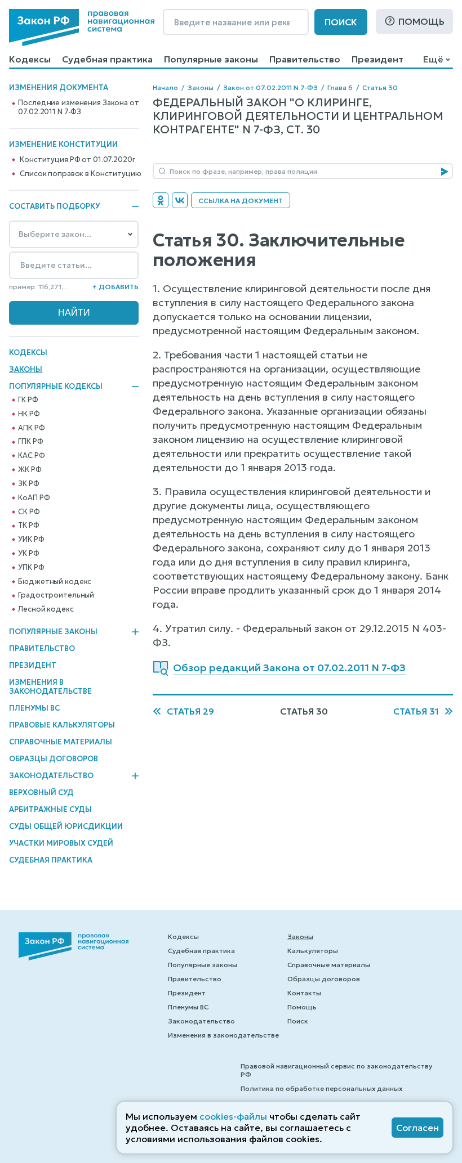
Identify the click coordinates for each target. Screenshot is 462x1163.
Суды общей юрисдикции (66, 826)
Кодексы (30, 59)
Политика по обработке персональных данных (321, 1088)
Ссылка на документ (240, 200)
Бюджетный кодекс (54, 581)
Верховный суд (41, 792)
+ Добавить (115, 286)
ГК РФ (28, 400)
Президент (377, 59)
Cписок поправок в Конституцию (80, 173)
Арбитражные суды (50, 809)
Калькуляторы (312, 950)
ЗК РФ (28, 483)
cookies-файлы (233, 1116)
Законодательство (51, 775)
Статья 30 (380, 87)
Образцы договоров (53, 759)
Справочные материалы (60, 742)
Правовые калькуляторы (62, 725)
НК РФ (28, 414)
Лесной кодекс (45, 609)
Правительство (304, 59)
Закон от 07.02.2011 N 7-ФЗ (270, 87)
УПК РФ (31, 567)
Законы (25, 369)
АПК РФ (31, 428)
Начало (165, 87)
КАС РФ (31, 455)
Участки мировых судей (61, 843)
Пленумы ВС (34, 708)
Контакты (304, 993)
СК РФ (28, 512)
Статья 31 (416, 711)
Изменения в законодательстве (50, 686)
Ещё (433, 59)
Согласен (417, 1127)
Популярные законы (211, 59)
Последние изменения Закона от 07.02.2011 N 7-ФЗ (78, 107)
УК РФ (28, 553)
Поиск (341, 22)
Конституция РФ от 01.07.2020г (77, 159)
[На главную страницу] (81, 27)
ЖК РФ (29, 469)
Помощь (421, 21)
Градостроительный (56, 595)
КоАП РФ (34, 497)
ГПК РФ (30, 441)
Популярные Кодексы (56, 386)
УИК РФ (31, 539)
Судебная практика (107, 59)
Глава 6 (340, 87)
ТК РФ (28, 525)
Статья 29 (190, 711)
